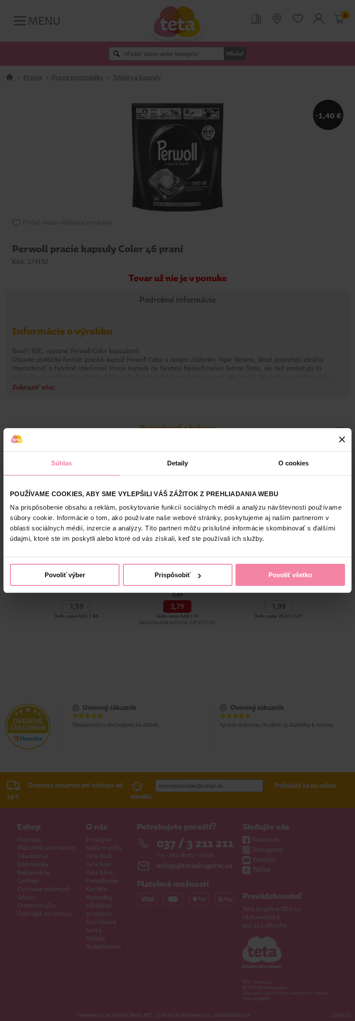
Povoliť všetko (290, 575)
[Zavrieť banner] (342, 439)
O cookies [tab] (293, 463)
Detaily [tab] (177, 463)
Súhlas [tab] (61, 463)
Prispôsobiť (172, 575)
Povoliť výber (65, 575)
